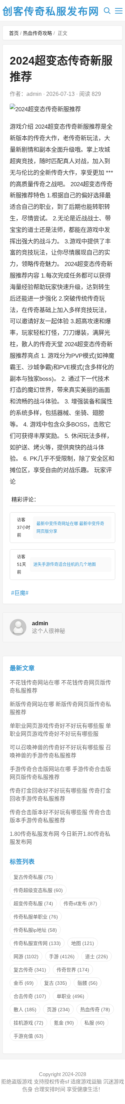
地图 (82, 943)
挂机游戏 (28, 1023)
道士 (96, 956)
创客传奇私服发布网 (50, 11)
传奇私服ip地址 (35, 930)
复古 (55, 983)
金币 (24, 983)
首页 (14, 33)
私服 (94, 1023)
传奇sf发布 (80, 903)
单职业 (70, 996)
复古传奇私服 (33, 877)
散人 (25, 1009)
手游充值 (28, 1036)
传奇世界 (73, 970)
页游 (58, 1009)
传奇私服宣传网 (37, 943)
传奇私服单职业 (36, 917)
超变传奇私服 (33, 903)
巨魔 (19, 593)
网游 (26, 956)
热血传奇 (95, 1009)
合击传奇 (30, 996)
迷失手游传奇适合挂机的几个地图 (64, 564)
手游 (62, 956)
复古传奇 (30, 970)
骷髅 (87, 983)
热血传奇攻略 (37, 33)
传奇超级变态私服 (38, 890)
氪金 (64, 1023)
